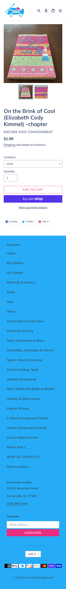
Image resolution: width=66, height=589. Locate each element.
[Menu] (60, 10)
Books (11, 292)
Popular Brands (18, 408)
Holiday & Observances (23, 399)
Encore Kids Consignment (38, 577)
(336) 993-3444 (17, 503)
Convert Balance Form (22, 437)
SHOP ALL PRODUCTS (23, 457)
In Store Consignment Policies (28, 418)
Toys (10, 302)
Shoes (11, 311)
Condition (10, 157)
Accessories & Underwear (25, 321)
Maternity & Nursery (21, 282)
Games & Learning (20, 331)
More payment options (33, 207)
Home (11, 253)
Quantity (9, 171)
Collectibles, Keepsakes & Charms (30, 350)
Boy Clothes (15, 263)
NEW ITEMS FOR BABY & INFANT (30, 389)
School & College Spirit (22, 370)
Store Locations (18, 467)
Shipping (9, 144)
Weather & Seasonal (21, 379)
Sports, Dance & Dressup (24, 360)
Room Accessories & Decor (26, 340)
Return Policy (16, 447)
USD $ (32, 554)
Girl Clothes (15, 273)
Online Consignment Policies (27, 428)
